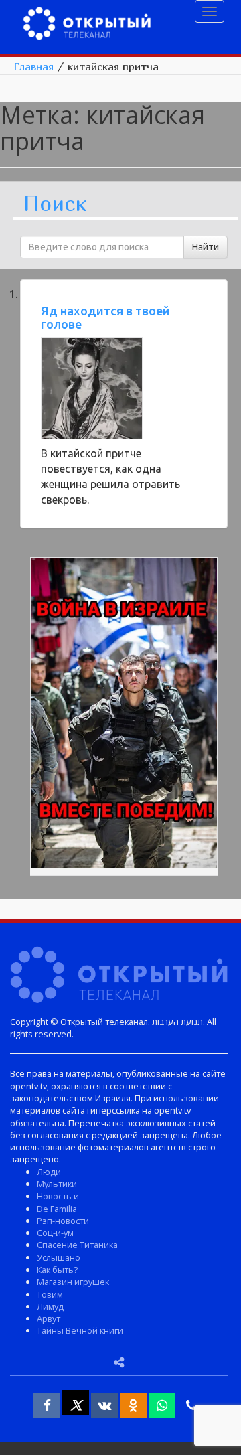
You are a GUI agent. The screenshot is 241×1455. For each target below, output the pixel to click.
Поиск (54, 204)
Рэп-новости (63, 1221)
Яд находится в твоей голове (105, 317)
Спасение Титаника (77, 1245)
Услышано (58, 1257)
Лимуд (50, 1306)
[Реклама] (124, 715)
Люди (49, 1172)
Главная (33, 66)
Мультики (57, 1184)
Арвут (48, 1318)
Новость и (58, 1196)
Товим (50, 1294)
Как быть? (57, 1269)
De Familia (57, 1209)
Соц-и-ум (55, 1233)
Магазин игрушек (73, 1282)
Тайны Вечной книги (80, 1330)
